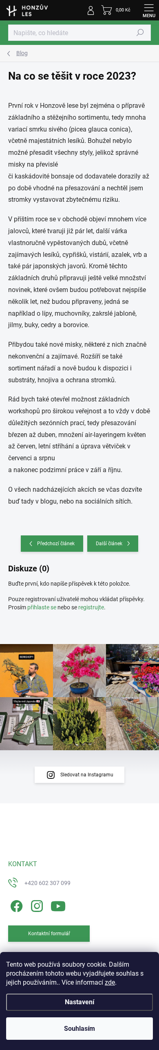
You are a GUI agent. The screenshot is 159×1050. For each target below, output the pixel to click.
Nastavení (79, 1002)
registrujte (91, 607)
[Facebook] (15, 904)
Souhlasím (79, 1028)
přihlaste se (41, 607)
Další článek (109, 543)
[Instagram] (36, 904)
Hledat (140, 33)
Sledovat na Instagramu (86, 775)
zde (110, 982)
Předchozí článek (56, 543)
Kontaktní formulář (49, 933)
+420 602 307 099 (47, 883)
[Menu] (149, 10)
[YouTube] (58, 904)
